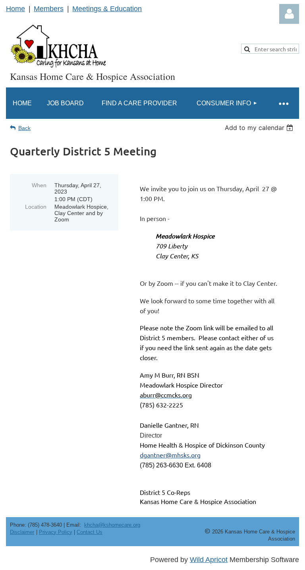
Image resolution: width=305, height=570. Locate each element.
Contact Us (89, 532)
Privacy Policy (55, 532)
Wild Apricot (209, 560)
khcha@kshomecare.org (112, 525)
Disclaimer (22, 532)
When (39, 185)
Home (15, 9)
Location (35, 207)
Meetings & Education (107, 9)
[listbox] (260, 127)
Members (49, 9)
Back (24, 128)
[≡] (283, 103)
